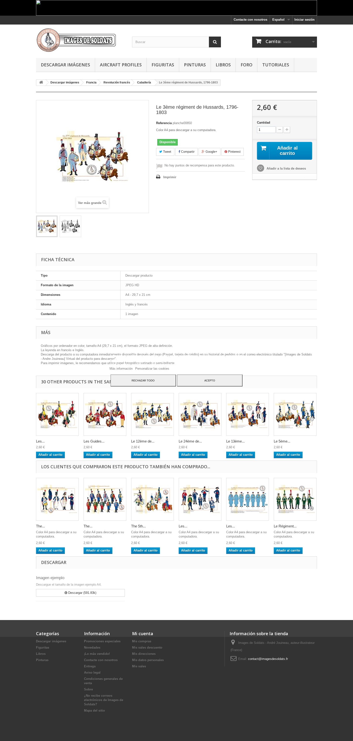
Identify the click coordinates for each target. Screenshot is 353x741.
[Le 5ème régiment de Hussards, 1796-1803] (295, 414)
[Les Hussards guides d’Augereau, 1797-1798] (57, 414)
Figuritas (163, 65)
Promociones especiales (102, 641)
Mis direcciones (144, 654)
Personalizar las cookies (152, 368)
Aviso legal (92, 672)
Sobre (88, 689)
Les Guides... (94, 441)
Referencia (164, 123)
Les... (40, 441)
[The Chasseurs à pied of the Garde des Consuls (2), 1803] (57, 499)
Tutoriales (275, 65)
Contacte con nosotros (250, 19)
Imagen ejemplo (50, 578)
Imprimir (169, 177)
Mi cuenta (142, 633)
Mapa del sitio (94, 710)
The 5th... (138, 526)
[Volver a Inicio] (41, 83)
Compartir (187, 151)
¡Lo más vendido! (97, 654)
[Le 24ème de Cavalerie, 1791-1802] (200, 414)
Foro (246, 65)
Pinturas (195, 65)
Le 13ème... (235, 441)
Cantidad (263, 122)
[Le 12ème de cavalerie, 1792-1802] (152, 414)
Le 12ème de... (142, 441)
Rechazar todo (143, 380)
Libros (223, 65)
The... (40, 526)
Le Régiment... (285, 526)
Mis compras (141, 641)
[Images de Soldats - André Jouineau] (80, 40)
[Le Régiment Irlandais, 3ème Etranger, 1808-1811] (295, 499)
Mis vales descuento (147, 647)
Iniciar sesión (304, 19)
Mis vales (139, 666)
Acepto (209, 380)
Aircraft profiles (121, 65)
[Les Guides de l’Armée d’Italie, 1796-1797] (105, 414)
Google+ (211, 151)
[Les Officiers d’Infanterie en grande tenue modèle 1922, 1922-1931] (247, 499)
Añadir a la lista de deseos (286, 168)
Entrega (90, 666)
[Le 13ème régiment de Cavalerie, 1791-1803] (247, 414)
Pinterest (234, 151)
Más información (122, 368)
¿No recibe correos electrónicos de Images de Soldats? (103, 700)
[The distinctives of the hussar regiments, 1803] (105, 499)
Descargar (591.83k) (81, 593)
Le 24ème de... (190, 441)
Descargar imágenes (65, 65)
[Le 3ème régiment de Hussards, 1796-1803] (46, 226)
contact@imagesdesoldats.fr (268, 659)
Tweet (166, 151)
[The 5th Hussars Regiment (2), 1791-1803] (152, 499)
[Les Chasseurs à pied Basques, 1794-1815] (200, 499)
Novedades (92, 647)
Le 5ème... (282, 441)
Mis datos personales (148, 660)
